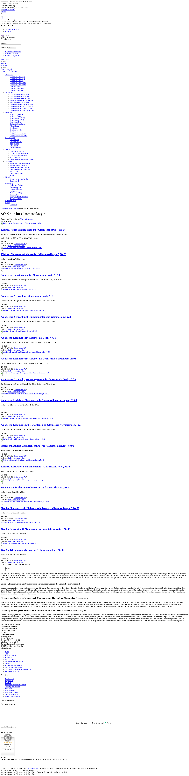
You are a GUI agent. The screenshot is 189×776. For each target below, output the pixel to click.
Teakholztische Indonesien (19, 155)
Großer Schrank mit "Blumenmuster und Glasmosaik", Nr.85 (35, 529)
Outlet (7, 203)
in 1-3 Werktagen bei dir (16, 246)
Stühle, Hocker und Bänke (19, 179)
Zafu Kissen (14, 132)
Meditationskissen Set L (18, 134)
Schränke (8, 161)
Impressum (9, 681)
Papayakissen (14, 144)
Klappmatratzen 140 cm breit (20, 98)
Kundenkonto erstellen (13, 52)
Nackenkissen (10, 138)
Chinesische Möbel (16, 173)
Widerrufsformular (11, 692)
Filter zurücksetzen (26, 219)
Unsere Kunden (10, 656)
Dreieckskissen (15, 87)
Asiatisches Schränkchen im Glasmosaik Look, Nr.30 (30, 275)
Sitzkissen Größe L (16, 116)
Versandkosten (33, 768)
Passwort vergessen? (12, 56)
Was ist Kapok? (10, 659)
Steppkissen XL (15, 122)
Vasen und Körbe (16, 189)
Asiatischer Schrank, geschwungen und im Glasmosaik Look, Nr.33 (38, 379)
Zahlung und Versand (12, 687)
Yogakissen (14, 128)
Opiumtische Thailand (17, 151)
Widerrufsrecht (10, 691)
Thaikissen (9, 75)
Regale (12, 175)
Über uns (8, 658)
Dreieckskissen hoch (17, 89)
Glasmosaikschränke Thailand (20, 167)
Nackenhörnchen (15, 148)
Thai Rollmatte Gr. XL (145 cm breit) (22, 110)
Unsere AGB (9, 679)
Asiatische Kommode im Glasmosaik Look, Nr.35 (28, 337)
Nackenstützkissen (16, 142)
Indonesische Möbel (12, 671)
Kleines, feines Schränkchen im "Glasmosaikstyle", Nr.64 (33, 229)
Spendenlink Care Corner (14, 661)
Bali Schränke (14, 171)
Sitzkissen (8, 112)
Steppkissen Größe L (17, 120)
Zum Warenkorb (6, 69)
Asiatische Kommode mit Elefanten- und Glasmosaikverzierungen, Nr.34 (41, 424)
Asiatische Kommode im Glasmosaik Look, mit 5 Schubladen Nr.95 (38, 358)
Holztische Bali (15, 157)
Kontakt (8, 31)
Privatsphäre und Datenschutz (15, 685)
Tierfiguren (13, 191)
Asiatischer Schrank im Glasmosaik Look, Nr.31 (28, 296)
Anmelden (12, 48)
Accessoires (9, 183)
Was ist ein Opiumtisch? (13, 667)
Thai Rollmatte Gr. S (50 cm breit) (21, 104)
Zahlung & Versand (12, 29)
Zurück (3, 208)
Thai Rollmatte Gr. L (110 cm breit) (22, 108)
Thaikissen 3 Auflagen (17, 77)
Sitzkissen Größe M (16, 114)
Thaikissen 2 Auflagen (17, 79)
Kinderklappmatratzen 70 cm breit (21, 100)
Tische (7, 150)
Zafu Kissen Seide (16, 130)
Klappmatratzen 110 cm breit (20, 96)
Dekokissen (14, 146)
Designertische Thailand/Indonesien (22, 159)
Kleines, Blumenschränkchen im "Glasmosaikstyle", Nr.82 (33, 254)
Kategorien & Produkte (9, 71)
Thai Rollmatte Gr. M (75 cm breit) (22, 106)
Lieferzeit (8, 689)
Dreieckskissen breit (17, 90)
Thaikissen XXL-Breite (18, 85)
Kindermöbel (14, 181)
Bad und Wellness (16, 199)
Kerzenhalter (14, 195)
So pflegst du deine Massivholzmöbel (18, 669)
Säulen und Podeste (16, 185)
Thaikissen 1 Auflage (17, 81)
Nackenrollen (14, 140)
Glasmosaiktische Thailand (19, 153)
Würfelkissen (14, 126)
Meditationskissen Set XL (18, 136)
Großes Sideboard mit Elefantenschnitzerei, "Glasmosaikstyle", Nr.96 (40, 508)
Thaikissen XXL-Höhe (18, 83)
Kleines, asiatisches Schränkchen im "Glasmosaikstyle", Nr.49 (36, 466)
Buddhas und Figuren (17, 193)
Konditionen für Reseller (13, 665)
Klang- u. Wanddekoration (19, 197)
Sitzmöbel (8, 177)
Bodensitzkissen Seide (17, 124)
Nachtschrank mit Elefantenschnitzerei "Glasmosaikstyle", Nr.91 (37, 445)
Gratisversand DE (20, 244)
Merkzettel (4, 63)
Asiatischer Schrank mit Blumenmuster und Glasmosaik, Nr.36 (36, 316)
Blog (7, 652)
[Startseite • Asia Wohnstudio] (8, 10)
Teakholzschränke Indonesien (20, 169)
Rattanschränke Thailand (18, 165)
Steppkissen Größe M (17, 118)
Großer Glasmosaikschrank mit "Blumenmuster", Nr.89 (32, 550)
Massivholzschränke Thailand (20, 163)
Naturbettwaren (10, 201)
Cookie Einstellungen (12, 696)
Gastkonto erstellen (11, 54)
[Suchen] (2, 16)
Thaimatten (9, 92)
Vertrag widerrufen (11, 694)
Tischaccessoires (15, 187)
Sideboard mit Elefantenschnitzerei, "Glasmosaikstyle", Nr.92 (35, 487)
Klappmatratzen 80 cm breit (19, 94)
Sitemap (8, 663)
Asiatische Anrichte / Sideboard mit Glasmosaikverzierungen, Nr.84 (39, 400)
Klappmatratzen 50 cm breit (19, 102)
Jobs (6, 654)
